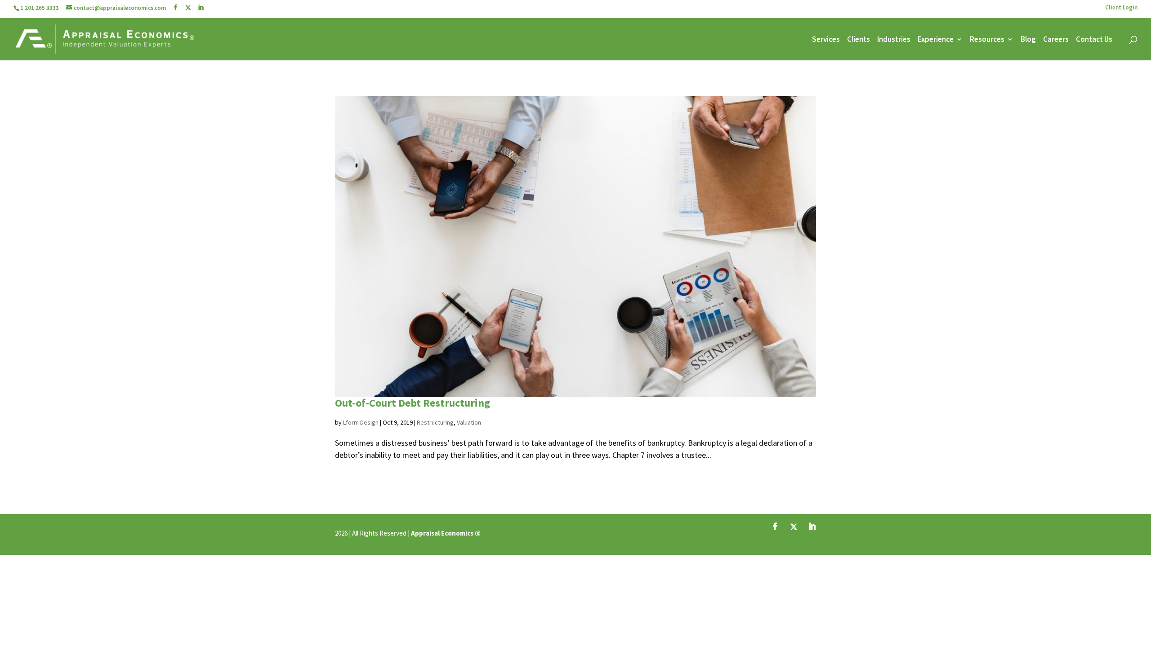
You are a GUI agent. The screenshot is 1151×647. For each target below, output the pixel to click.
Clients (858, 40)
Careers (1056, 40)
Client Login (1121, 7)
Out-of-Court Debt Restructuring (412, 403)
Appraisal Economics (442, 533)
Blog (1028, 40)
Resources (987, 40)
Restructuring (435, 422)
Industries (893, 40)
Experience (936, 40)
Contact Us (1094, 40)
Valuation (469, 422)
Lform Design (361, 422)
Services (826, 40)
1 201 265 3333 (39, 8)
